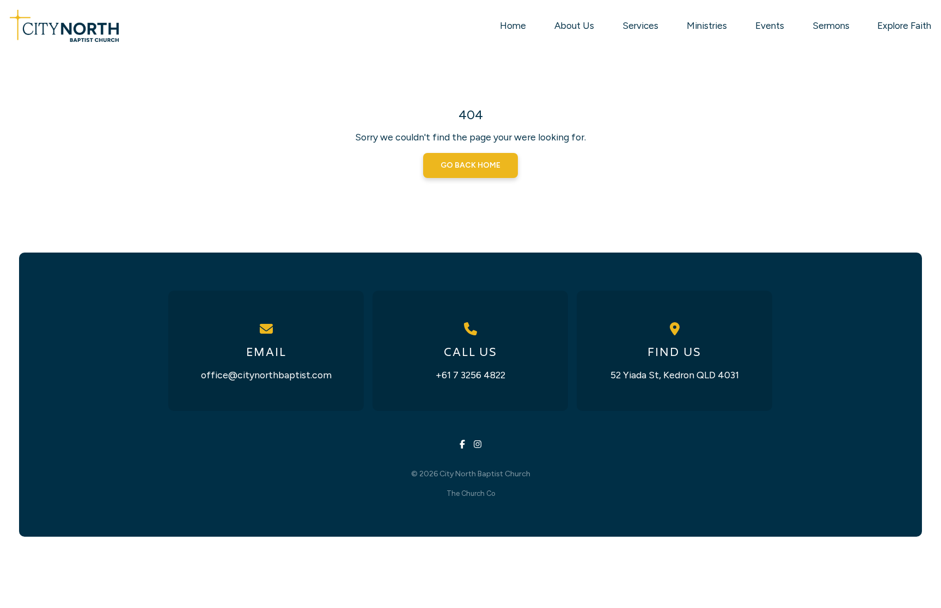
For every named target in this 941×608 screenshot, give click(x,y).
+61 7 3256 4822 (470, 374)
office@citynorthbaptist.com (266, 374)
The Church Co (471, 493)
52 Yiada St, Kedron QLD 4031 (674, 374)
